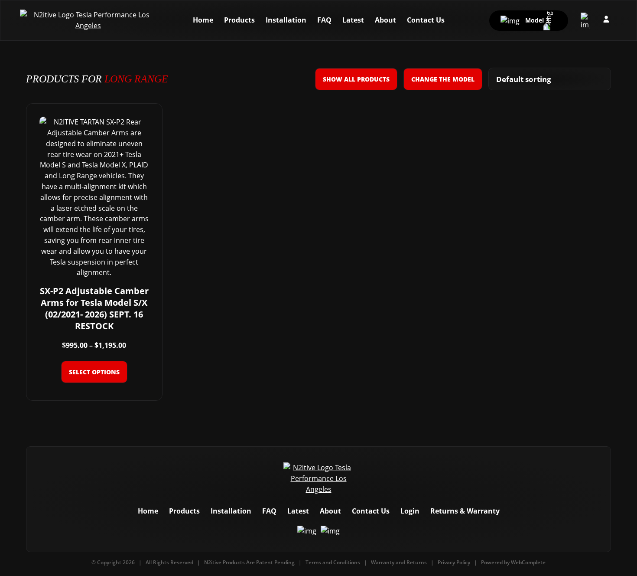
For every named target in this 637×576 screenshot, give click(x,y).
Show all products (356, 79)
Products (239, 20)
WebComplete (528, 562)
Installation (286, 20)
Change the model (442, 79)
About (385, 20)
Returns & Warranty (465, 511)
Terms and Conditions (333, 562)
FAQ (324, 20)
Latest (353, 20)
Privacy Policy (454, 562)
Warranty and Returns (399, 562)
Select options (94, 372)
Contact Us (426, 20)
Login (409, 511)
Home (203, 20)
